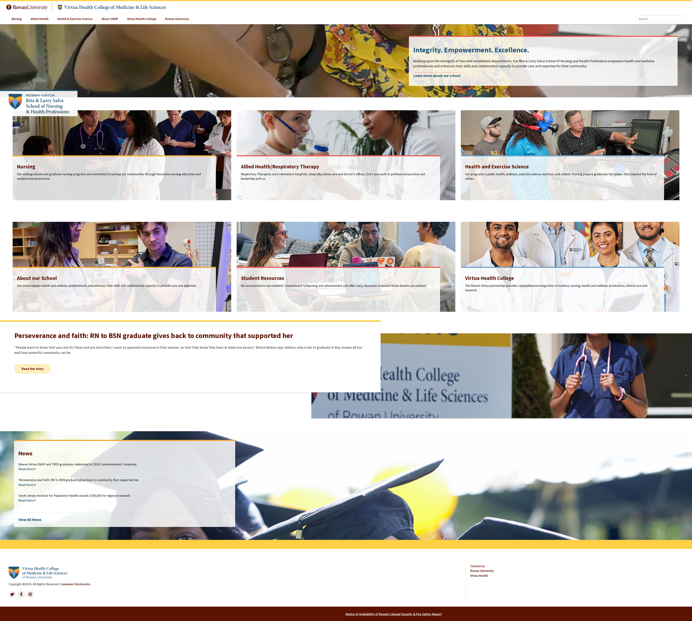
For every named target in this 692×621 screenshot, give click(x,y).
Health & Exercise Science (75, 19)
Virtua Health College (141, 19)
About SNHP (109, 19)
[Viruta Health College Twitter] (12, 594)
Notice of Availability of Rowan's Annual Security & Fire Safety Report (394, 614)
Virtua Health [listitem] (479, 576)
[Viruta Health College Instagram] (30, 594)
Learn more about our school (437, 75)
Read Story (27, 469)
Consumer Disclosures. (75, 584)
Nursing (17, 19)
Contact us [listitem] (477, 566)
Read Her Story (33, 369)
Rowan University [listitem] (482, 571)
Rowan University (27, 7)
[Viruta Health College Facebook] (21, 594)
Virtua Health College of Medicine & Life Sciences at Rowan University (111, 7)
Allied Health (39, 19)
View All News (29, 519)
